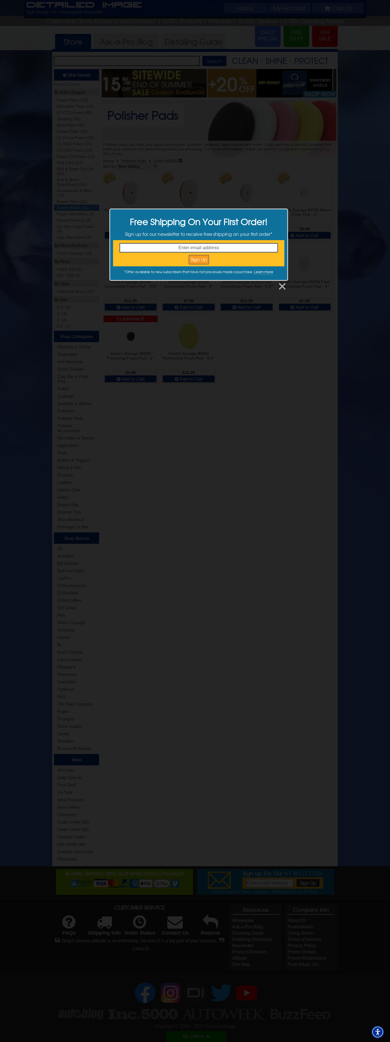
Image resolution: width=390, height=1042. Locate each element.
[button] (377, 1032)
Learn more (263, 271)
